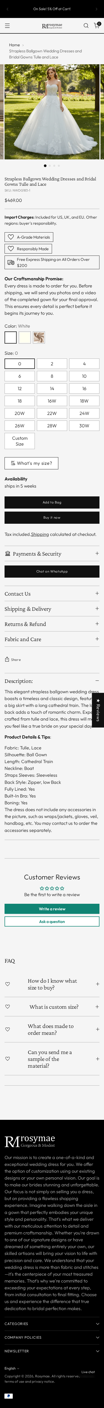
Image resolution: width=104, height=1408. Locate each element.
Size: (11, 353)
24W (84, 413)
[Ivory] (25, 337)
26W (19, 426)
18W (84, 401)
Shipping (40, 534)
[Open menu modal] (7, 25)
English (10, 1368)
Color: (17, 326)
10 (84, 376)
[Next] (96, 9)
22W (52, 413)
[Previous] (7, 9)
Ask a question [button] (52, 921)
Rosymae (42, 1376)
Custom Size (20, 441)
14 (52, 388)
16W (52, 401)
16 (84, 388)
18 (20, 401)
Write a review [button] (52, 908)
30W (84, 426)
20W (20, 413)
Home (14, 44)
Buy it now (52, 517)
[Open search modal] (86, 25)
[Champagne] (39, 337)
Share (16, 660)
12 (20, 388)
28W (52, 426)
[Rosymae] (52, 25)
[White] (11, 337)
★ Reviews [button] (98, 710)
